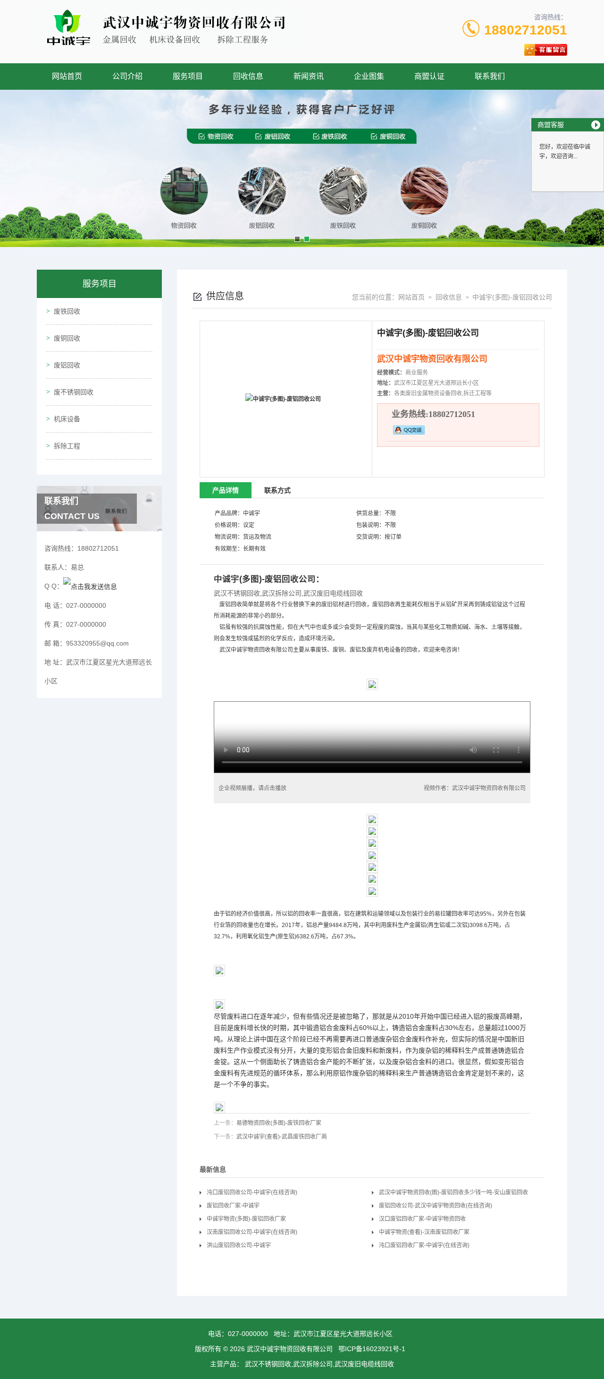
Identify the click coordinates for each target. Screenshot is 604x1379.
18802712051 (525, 30)
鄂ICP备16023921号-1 (371, 1349)
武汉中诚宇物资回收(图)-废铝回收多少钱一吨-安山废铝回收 (453, 1192)
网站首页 (67, 76)
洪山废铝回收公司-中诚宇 (239, 1245)
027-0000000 (248, 1333)
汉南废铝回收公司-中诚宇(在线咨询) (252, 1232)
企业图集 (369, 76)
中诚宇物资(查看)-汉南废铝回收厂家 (424, 1232)
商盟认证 (429, 76)
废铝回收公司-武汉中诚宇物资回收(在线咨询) (435, 1205)
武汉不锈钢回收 (237, 593)
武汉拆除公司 (282, 593)
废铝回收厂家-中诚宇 (233, 1205)
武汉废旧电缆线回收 (333, 593)
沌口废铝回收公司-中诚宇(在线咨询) (252, 1192)
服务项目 (188, 76)
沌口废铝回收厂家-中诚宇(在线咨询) (424, 1245)
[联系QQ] (90, 586)
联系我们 (490, 76)
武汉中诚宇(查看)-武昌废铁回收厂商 (281, 1136)
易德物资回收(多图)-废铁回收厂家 (278, 1123)
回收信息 (248, 76)
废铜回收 (67, 338)
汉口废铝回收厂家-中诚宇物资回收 (422, 1219)
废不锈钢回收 (73, 392)
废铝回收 (67, 365)
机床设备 (67, 419)
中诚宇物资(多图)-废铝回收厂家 (246, 1219)
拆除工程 (67, 446)
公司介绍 (127, 76)
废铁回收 (67, 311)
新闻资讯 (309, 76)
